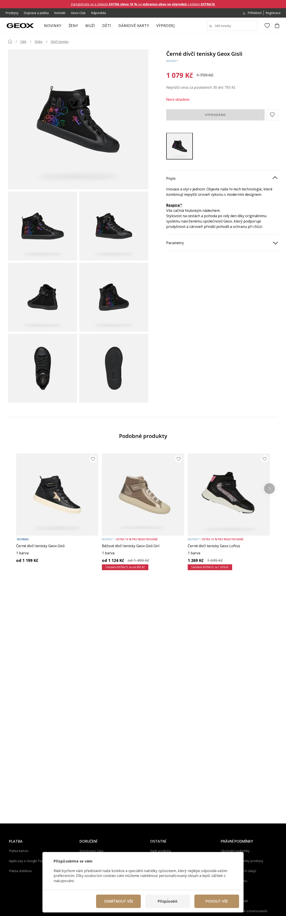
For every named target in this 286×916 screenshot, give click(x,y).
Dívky (38, 41)
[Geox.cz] (20, 26)
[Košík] (277, 25)
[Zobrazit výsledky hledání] (210, 26)
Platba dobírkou (20, 871)
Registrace (273, 13)
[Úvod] (10, 41)
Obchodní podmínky (235, 851)
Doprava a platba (36, 13)
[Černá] (179, 146)
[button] (272, 114)
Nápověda (98, 13)
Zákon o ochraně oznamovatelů (244, 911)
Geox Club (78, 13)
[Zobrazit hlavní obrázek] (78, 119)
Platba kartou (18, 851)
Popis (171, 178)
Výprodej (165, 25)
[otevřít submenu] (80, 27)
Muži (90, 25)
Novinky (52, 25)
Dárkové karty (133, 25)
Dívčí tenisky (60, 41)
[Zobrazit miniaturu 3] (42, 297)
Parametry (175, 242)
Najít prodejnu (160, 851)
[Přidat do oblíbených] (93, 458)
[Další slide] (269, 488)
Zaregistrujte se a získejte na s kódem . (143, 4)
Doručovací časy (91, 851)
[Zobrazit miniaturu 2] (113, 226)
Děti (106, 25)
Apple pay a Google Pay (26, 861)
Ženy (73, 25)
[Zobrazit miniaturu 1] (42, 226)
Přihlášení (255, 13)
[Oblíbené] (267, 25)
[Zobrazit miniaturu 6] (113, 368)
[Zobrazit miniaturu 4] (113, 297)
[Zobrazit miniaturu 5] (42, 368)
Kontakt (59, 13)
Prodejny (11, 13)
